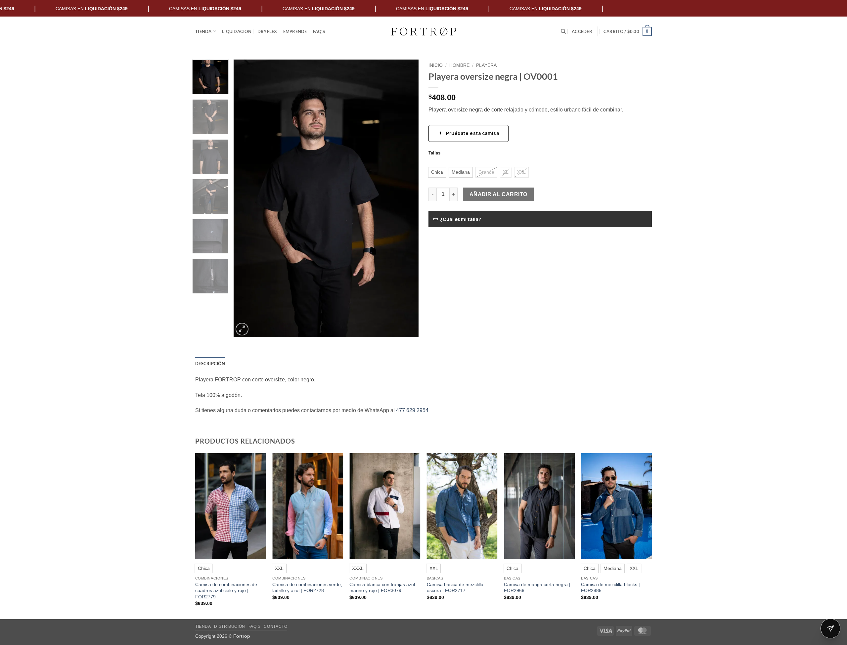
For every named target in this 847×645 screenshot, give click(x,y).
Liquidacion (236, 31)
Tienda (203, 31)
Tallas (434, 153)
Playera (486, 65)
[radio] (437, 172)
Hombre (459, 65)
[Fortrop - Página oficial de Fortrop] (423, 31)
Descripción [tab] (210, 363)
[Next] (407, 198)
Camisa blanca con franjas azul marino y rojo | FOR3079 (382, 587)
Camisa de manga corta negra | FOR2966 (537, 587)
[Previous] (245, 198)
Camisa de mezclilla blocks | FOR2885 (610, 587)
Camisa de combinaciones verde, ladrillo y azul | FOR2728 (307, 587)
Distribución (229, 626)
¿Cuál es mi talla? (460, 219)
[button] (582, 31)
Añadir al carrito (498, 194)
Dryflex (267, 31)
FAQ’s (319, 31)
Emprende (295, 31)
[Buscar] (563, 31)
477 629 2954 (412, 410)
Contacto (275, 626)
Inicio (435, 65)
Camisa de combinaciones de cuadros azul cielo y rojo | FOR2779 (226, 590)
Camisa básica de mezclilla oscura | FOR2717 (455, 587)
